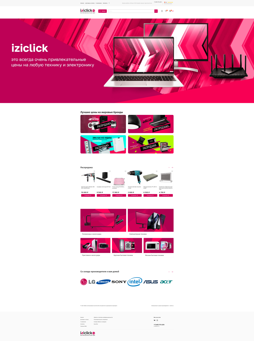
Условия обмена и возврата (100, 321)
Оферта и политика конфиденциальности (103, 317)
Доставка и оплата (90, 3)
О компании (99, 3)
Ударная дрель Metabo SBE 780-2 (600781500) (88, 187)
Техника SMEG (83, 326)
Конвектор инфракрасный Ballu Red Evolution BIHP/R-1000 (166, 188)
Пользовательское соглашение (101, 319)
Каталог (82, 3)
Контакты (105, 3)
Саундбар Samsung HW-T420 (103, 186)
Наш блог (96, 324)
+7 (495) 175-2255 (158, 2)
